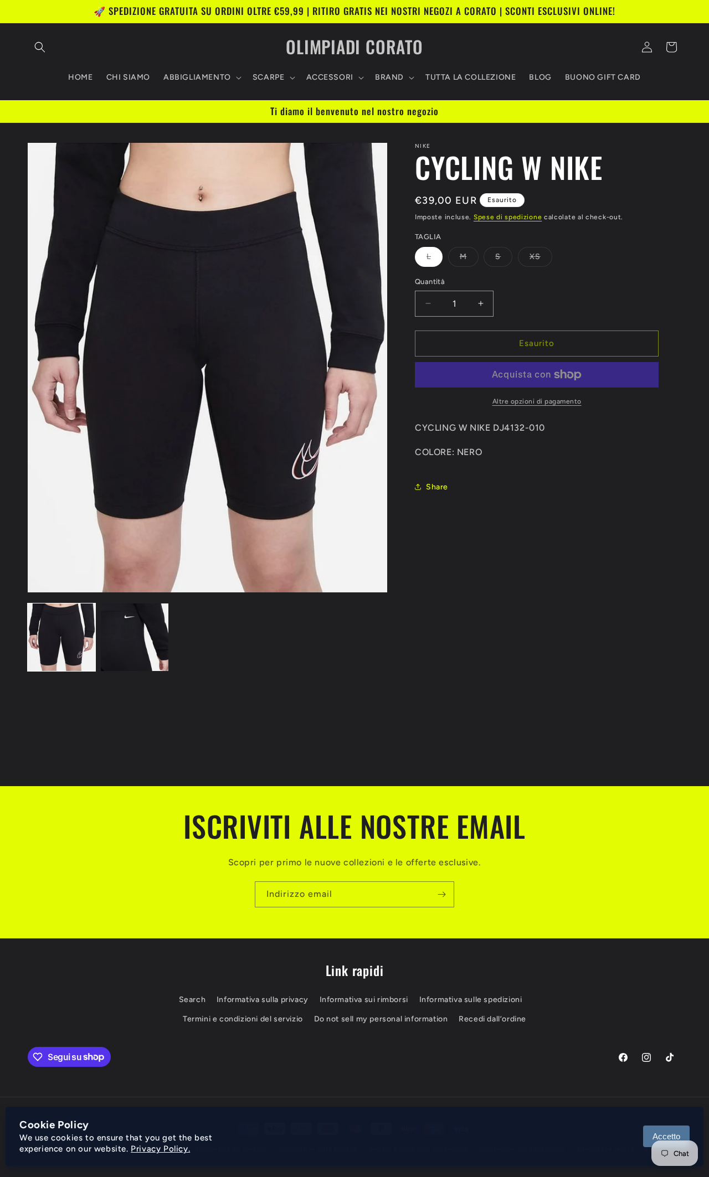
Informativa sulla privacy (263, 999)
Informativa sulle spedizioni (470, 999)
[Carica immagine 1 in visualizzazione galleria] (61, 637)
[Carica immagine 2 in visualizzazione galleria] (134, 637)
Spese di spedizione (508, 217)
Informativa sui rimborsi (364, 999)
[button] (40, 47)
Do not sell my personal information (381, 1019)
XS (541, 259)
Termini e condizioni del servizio (243, 1019)
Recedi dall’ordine (492, 1019)
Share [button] (437, 487)
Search (192, 999)
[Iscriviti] (441, 894)
